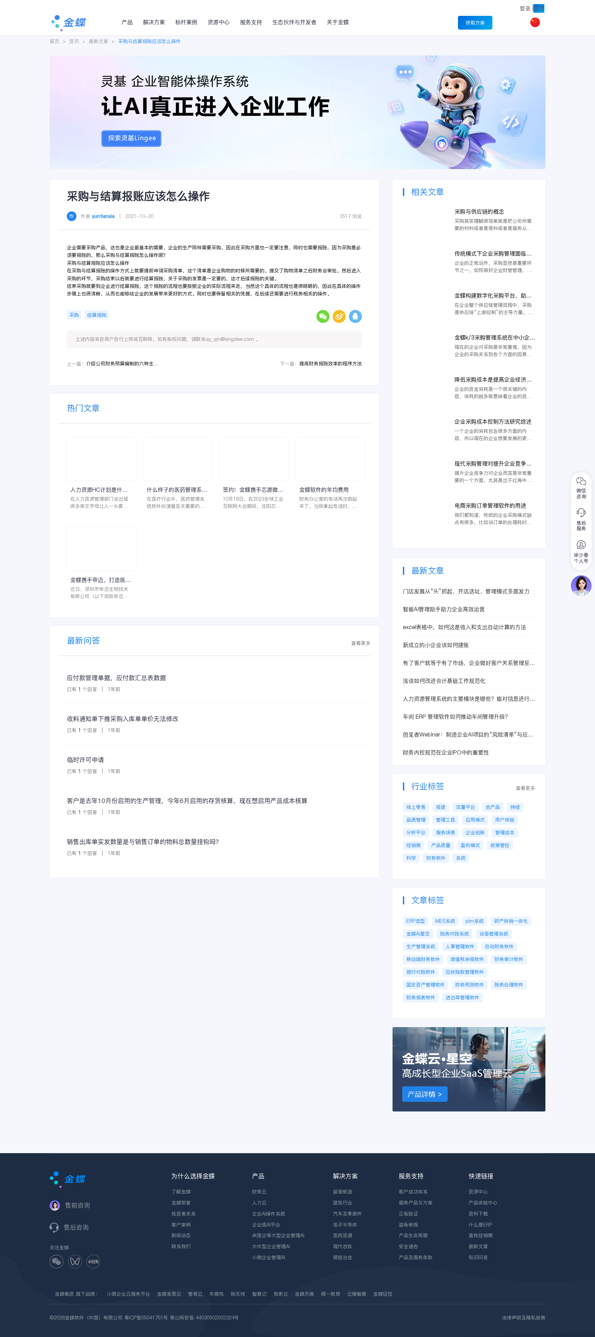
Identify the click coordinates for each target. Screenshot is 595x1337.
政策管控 (500, 845)
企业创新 (475, 832)
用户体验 (504, 819)
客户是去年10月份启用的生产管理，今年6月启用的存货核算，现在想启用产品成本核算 (187, 800)
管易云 (195, 1294)
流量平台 (465, 807)
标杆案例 (186, 22)
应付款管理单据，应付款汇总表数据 (116, 677)
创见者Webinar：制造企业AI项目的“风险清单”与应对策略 (468, 735)
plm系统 (475, 921)
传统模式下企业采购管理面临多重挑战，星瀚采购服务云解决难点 (493, 254)
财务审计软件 (508, 959)
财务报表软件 (420, 997)
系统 (461, 858)
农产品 (493, 807)
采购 (74, 315)
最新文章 (98, 41)
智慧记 (259, 1294)
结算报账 (96, 315)
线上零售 (416, 807)
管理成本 (504, 832)
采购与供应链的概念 (479, 211)
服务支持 (251, 22)
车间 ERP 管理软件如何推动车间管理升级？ (456, 716)
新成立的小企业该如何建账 (436, 645)
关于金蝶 (338, 22)
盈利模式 (470, 845)
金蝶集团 (64, 1294)
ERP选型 (415, 921)
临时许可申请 (85, 759)
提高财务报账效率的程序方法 (330, 363)
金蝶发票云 (169, 1294)
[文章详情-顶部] (297, 58)
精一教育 (330, 1294)
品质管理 (416, 819)
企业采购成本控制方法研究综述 (493, 421)
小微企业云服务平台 (128, 1294)
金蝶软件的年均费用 (324, 489)
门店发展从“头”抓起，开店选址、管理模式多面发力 (466, 591)
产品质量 (440, 845)
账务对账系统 (454, 933)
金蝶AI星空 (418, 933)
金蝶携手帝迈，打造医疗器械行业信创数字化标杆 (100, 580)
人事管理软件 (460, 946)
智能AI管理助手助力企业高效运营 (444, 609)
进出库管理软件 (462, 997)
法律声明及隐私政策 (523, 1317)
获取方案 (475, 22)
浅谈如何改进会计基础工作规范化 (444, 681)
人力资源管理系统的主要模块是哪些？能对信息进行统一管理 (469, 699)
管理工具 (445, 819)
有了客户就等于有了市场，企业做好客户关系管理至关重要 (469, 663)
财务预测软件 (469, 984)
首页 (54, 41)
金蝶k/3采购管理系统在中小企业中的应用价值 (495, 338)
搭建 (441, 807)
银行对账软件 (420, 972)
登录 (525, 8)
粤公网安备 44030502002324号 (204, 1317)
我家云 (280, 1294)
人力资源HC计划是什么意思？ (99, 490)
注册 (538, 8)
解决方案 (154, 22)
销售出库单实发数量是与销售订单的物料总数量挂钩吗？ (144, 841)
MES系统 (445, 921)
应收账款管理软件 (465, 972)
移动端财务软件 (423, 959)
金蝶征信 (383, 1294)
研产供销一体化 (511, 921)
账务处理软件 (508, 984)
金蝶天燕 (304, 1294)
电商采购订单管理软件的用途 (490, 505)
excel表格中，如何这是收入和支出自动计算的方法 (464, 627)
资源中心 (219, 22)
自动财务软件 (499, 946)
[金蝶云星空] (469, 1030)
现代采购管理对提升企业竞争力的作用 (493, 464)
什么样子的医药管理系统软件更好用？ (177, 490)
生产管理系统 (420, 946)
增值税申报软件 (467, 959)
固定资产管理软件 (425, 984)
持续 (515, 807)
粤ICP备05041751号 (146, 1317)
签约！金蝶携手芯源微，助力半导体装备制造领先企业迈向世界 (253, 490)
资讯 (74, 41)
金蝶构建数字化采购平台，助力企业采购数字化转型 (493, 296)
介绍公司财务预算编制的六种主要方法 (122, 363)
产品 (127, 22)
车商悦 (216, 1294)
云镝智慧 (356, 1294)
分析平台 (416, 832)
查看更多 (360, 643)
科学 (411, 858)
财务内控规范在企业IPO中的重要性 (446, 752)
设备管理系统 (493, 933)
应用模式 (475, 819)
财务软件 (436, 858)
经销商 (413, 845)
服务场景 (445, 832)
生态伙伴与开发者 (294, 22)
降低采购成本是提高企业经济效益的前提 (493, 380)
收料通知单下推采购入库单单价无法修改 (122, 718)
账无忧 (238, 1294)
